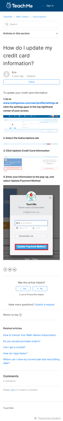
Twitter (10, 270)
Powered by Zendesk (49, 418)
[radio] (23, 288)
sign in (13, 390)
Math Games (22, 16)
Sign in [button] (49, 5)
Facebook (5, 270)
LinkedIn (15, 270)
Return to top (10, 314)
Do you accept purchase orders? (21, 341)
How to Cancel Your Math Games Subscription (29, 335)
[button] (43, 6)
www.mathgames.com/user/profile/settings (29, 102)
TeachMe (7, 16)
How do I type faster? (15, 353)
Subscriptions (39, 16)
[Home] (19, 7)
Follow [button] (32, 82)
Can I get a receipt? (14, 347)
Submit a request (44, 304)
